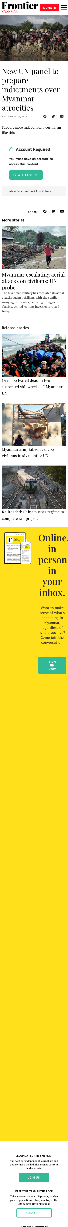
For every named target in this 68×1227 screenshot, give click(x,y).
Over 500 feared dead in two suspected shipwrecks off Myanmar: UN (32, 387)
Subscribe (34, 1213)
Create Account (26, 175)
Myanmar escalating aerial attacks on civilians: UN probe (33, 281)
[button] (45, 116)
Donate (49, 7)
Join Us (34, 1177)
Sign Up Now (52, 665)
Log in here (43, 191)
